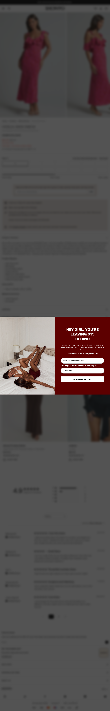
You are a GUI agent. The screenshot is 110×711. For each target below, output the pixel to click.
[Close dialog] (107, 319)
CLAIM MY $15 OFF (82, 379)
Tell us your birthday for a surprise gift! (79, 365)
